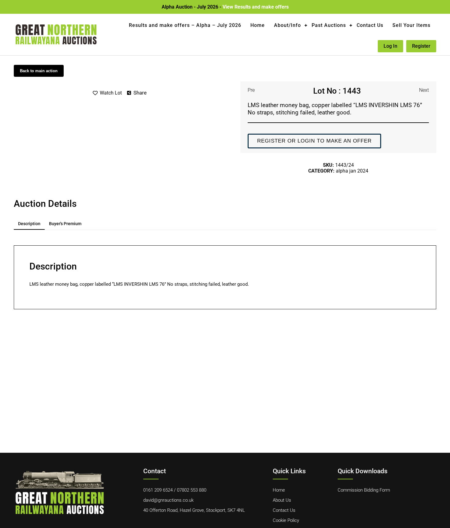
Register (421, 46)
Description (29, 223)
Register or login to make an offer (314, 141)
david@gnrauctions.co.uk (168, 500)
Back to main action (39, 71)
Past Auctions (329, 25)
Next (424, 90)
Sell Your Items (411, 25)
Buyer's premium (65, 223)
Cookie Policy (286, 520)
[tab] (29, 224)
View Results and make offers (256, 7)
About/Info (287, 25)
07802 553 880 (191, 490)
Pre (251, 90)
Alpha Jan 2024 (352, 171)
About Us (282, 500)
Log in (390, 46)
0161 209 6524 (158, 490)
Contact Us (370, 25)
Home (257, 25)
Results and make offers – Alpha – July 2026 (185, 25)
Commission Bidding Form (364, 490)
